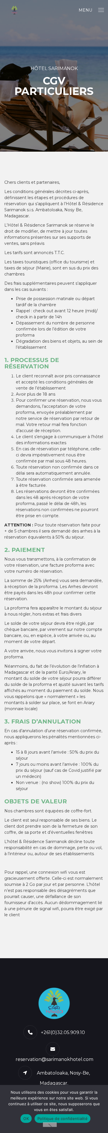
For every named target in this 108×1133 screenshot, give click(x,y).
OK (26, 1118)
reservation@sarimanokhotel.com (54, 1059)
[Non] (50, 1124)
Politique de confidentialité (62, 1118)
